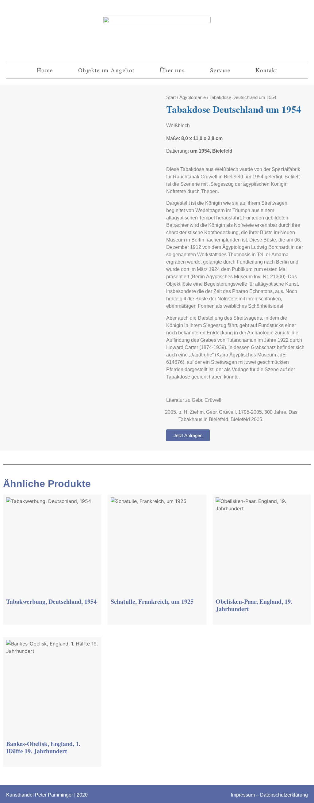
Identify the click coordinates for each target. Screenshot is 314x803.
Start (171, 97)
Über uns (172, 70)
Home (45, 70)
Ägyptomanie (192, 97)
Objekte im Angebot (106, 70)
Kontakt (266, 70)
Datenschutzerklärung (284, 794)
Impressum (243, 794)
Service (220, 70)
